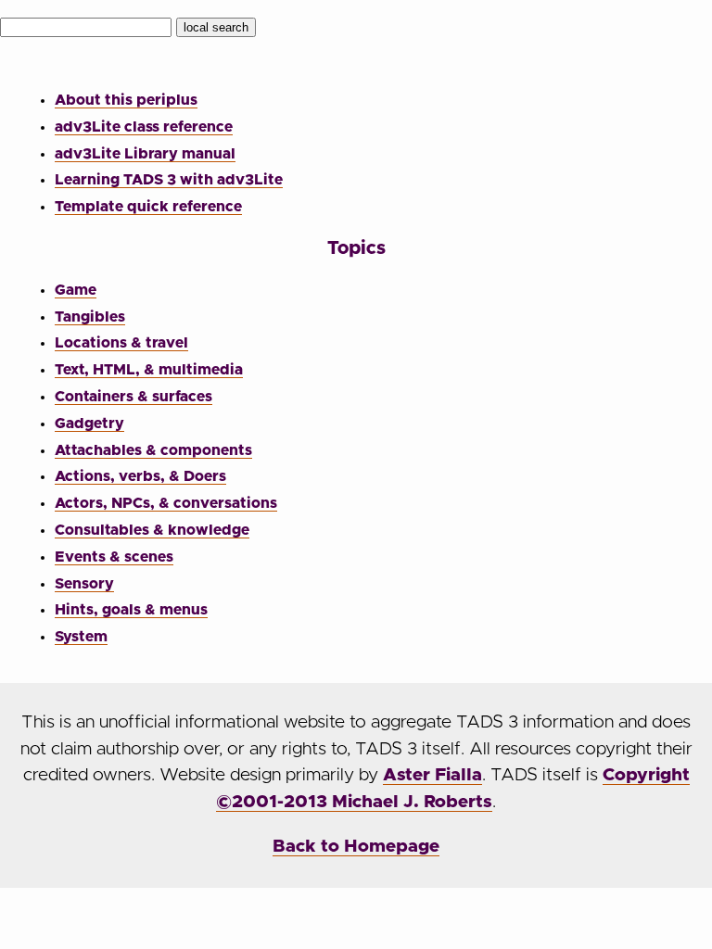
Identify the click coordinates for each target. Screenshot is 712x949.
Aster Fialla (432, 775)
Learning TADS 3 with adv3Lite (169, 179)
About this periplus (126, 100)
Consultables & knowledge (152, 530)
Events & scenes (114, 557)
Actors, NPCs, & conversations (166, 503)
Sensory (84, 583)
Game (75, 290)
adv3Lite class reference (144, 127)
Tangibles (90, 317)
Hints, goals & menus (131, 609)
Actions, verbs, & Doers (140, 476)
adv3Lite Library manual (145, 153)
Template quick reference (148, 206)
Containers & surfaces (133, 396)
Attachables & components (153, 450)
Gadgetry (89, 423)
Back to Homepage (356, 846)
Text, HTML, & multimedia (149, 369)
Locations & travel (121, 342)
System (81, 636)
